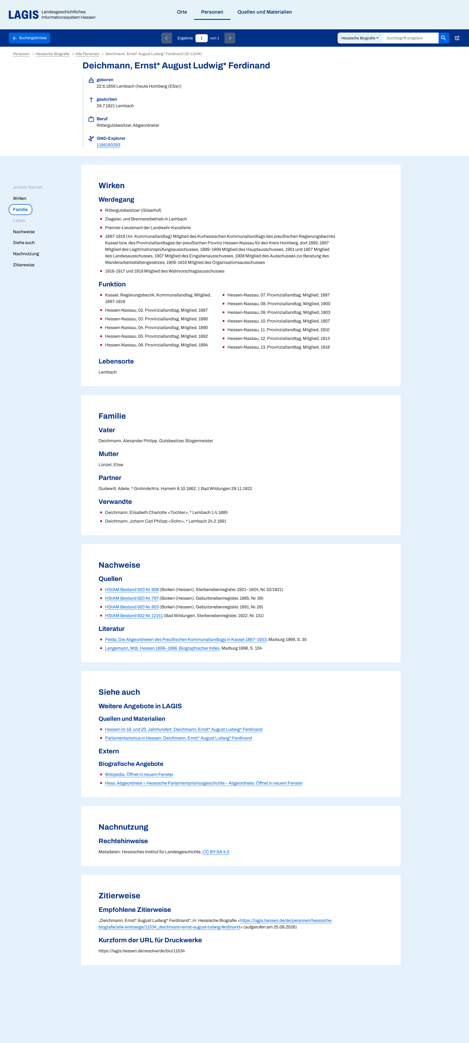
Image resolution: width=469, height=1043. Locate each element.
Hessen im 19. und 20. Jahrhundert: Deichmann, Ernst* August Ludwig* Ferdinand (183, 729)
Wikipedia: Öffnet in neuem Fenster (139, 774)
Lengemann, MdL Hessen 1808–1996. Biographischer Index (162, 648)
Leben (19, 220)
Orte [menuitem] (182, 12)
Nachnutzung (26, 253)
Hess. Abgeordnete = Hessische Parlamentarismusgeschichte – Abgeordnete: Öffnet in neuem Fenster (204, 783)
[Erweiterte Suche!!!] (457, 38)
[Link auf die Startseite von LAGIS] (54, 15)
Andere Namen (27, 187)
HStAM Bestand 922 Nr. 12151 (134, 615)
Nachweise (24, 231)
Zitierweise (23, 265)
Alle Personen (87, 54)
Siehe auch (24, 242)
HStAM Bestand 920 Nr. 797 (132, 598)
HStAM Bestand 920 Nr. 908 (132, 589)
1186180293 (108, 145)
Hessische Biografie (358, 38)
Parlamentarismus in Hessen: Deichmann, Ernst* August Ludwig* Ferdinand (178, 738)
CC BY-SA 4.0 (215, 851)
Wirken (19, 198)
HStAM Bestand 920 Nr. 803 (132, 607)
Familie (20, 209)
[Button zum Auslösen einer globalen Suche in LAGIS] (444, 38)
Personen (21, 54)
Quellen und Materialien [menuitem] (264, 12)
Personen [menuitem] (212, 12)
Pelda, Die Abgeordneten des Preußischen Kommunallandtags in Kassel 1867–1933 (186, 639)
